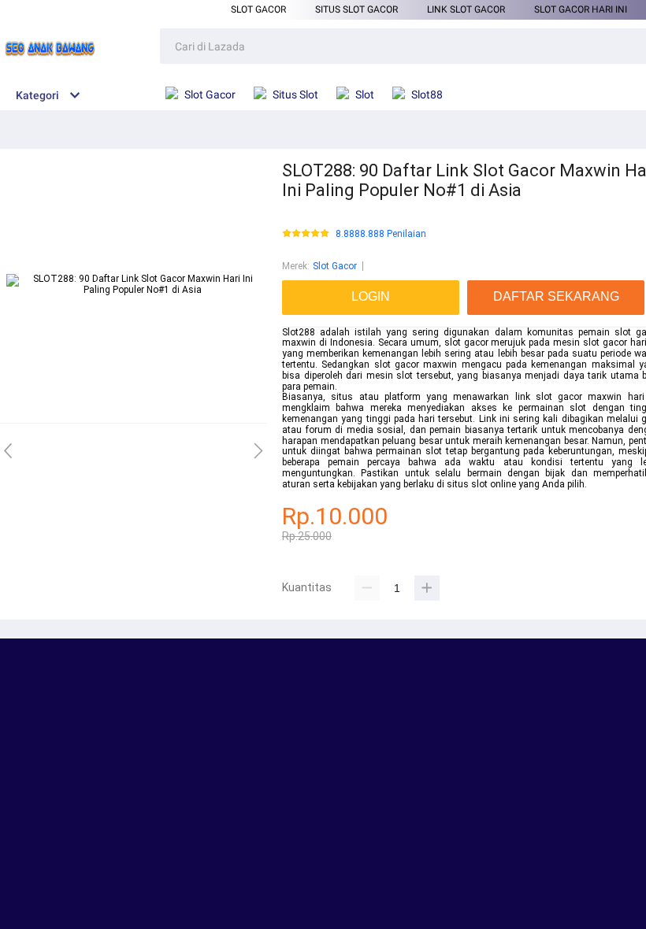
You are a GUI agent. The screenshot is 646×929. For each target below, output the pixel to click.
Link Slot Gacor (466, 9)
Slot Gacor (258, 9)
